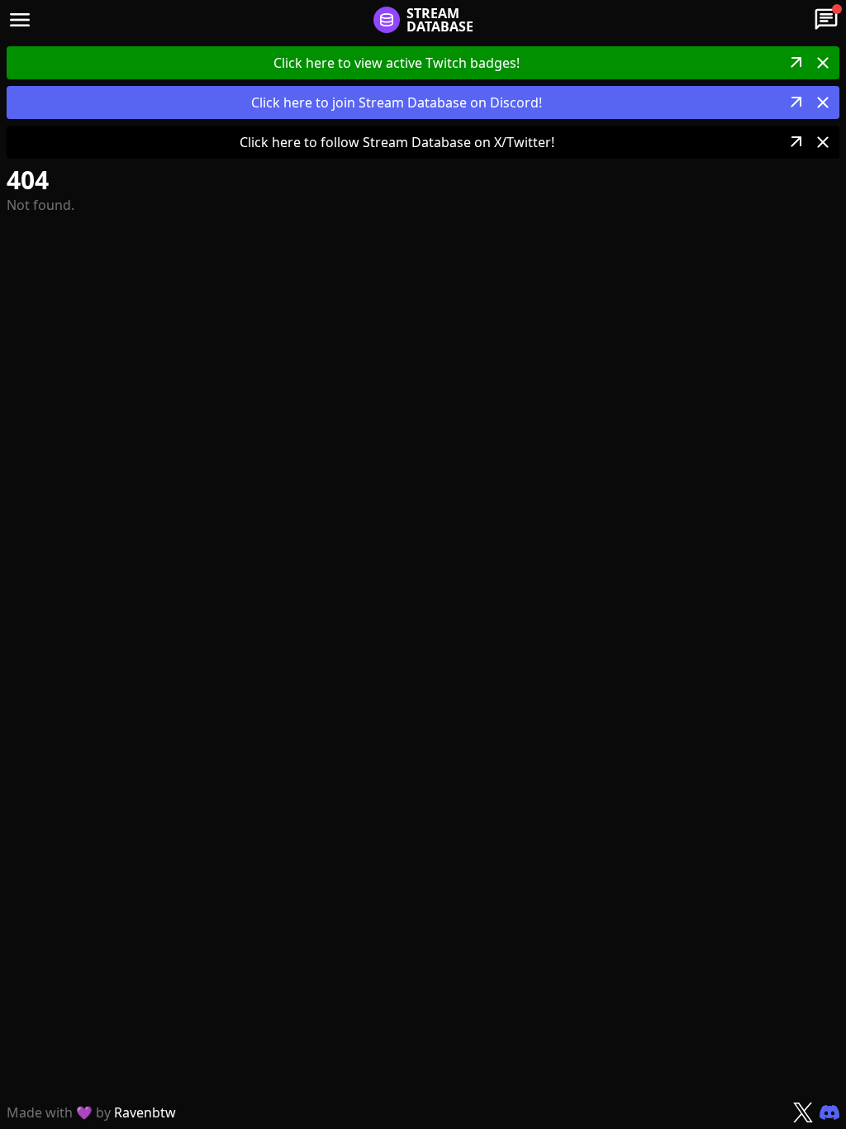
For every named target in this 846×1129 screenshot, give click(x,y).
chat (826, 20)
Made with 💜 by (91, 1112)
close (823, 63)
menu (20, 20)
